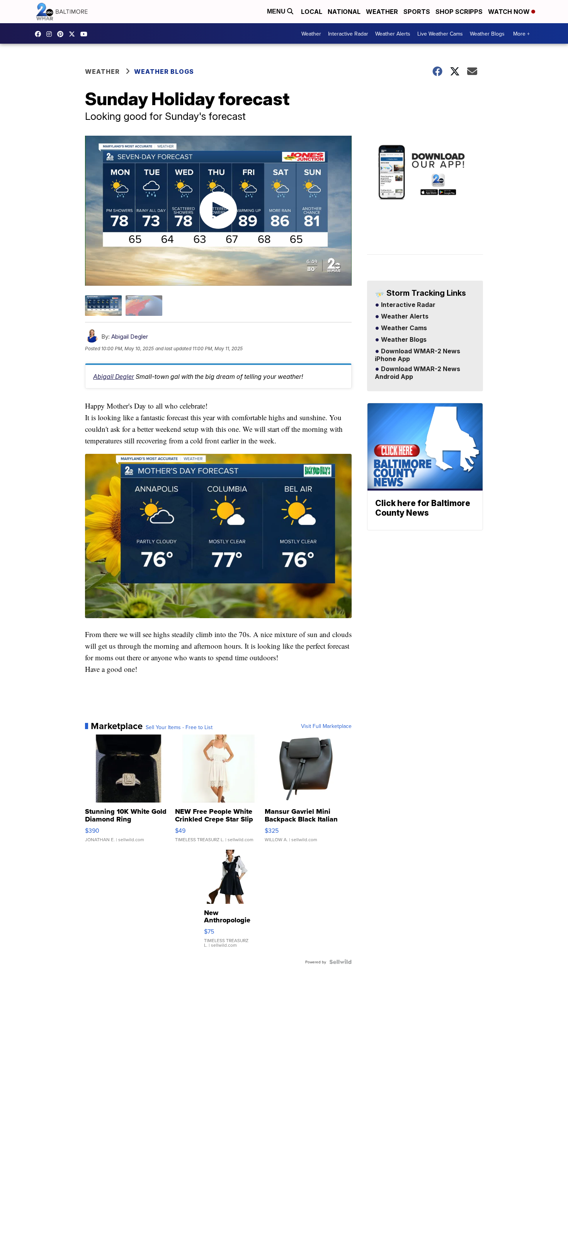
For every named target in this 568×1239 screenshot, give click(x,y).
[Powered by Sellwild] (340, 962)
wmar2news (51, 34)
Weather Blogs (487, 33)
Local (311, 11)
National (344, 11)
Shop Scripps (459, 11)
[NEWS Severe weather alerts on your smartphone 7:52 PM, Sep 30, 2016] (425, 199)
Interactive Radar (348, 33)
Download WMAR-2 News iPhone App (417, 355)
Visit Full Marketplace (326, 726)
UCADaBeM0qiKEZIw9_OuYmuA (85, 34)
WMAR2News (62, 34)
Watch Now (509, 11)
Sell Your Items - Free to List (179, 727)
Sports (416, 11)
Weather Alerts (392, 33)
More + (521, 33)
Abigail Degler (129, 336)
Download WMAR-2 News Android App (417, 373)
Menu (277, 11)
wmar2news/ (40, 34)
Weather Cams (403, 328)
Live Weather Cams (440, 33)
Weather (382, 11)
